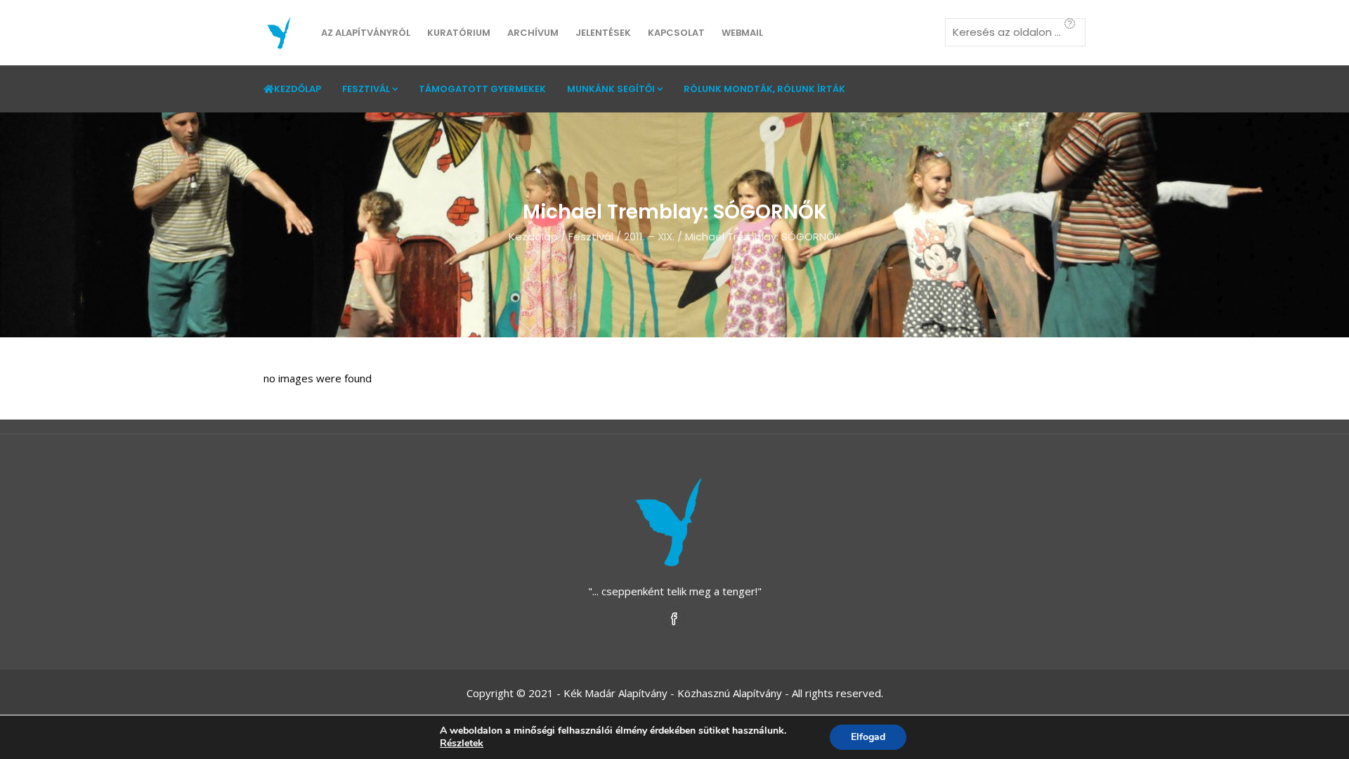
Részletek (461, 743)
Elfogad (868, 737)
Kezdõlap (533, 236)
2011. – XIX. (649, 236)
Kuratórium (458, 32)
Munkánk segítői (611, 89)
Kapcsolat (676, 32)
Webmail (742, 32)
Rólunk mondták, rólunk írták (764, 89)
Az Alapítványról (365, 32)
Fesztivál (366, 89)
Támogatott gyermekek (482, 89)
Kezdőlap (297, 89)
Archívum (533, 32)
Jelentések (603, 32)
